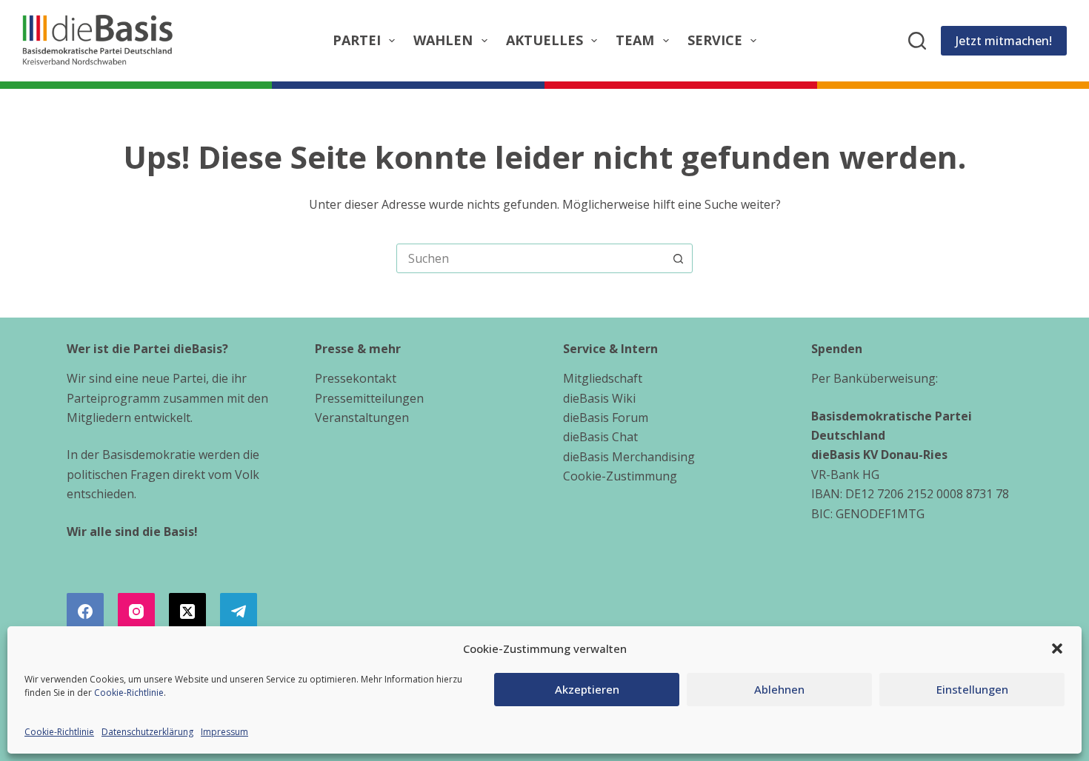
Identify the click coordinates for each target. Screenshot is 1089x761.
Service (714, 40)
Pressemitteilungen (369, 398)
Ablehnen (779, 689)
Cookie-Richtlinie (129, 692)
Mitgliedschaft (602, 378)
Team (635, 40)
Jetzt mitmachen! (1004, 41)
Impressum (224, 731)
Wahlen (443, 40)
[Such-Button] (678, 258)
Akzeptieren (587, 689)
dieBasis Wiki (599, 398)
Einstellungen (972, 689)
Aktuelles (544, 40)
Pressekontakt (355, 378)
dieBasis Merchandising (629, 457)
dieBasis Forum (605, 417)
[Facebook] (85, 611)
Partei (357, 40)
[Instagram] (136, 611)
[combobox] (530, 258)
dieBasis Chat (600, 437)
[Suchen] (917, 41)
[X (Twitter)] (187, 611)
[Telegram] (238, 611)
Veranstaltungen (362, 417)
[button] (1057, 648)
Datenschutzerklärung (147, 731)
